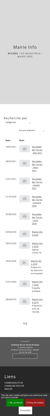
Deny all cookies (36, 403)
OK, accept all (15, 403)
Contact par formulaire (25, 356)
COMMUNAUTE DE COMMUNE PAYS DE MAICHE (14, 385)
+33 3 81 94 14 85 (25, 352)
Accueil (13, 53)
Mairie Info (25, 56)
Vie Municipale (31, 53)
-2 (26, 323)
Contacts (25, 341)
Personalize (25, 410)
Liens (10, 376)
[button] (18, 123)
